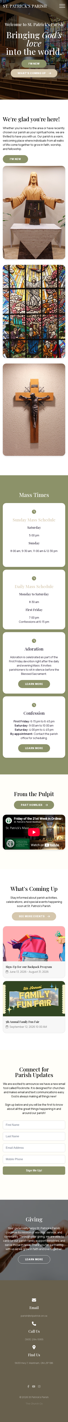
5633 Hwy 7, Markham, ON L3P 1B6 (34, 1363)
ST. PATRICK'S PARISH (25, 6)
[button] (62, 6)
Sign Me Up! (34, 1170)
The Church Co (34, 1403)
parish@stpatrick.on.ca (34, 1315)
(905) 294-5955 (34, 1339)
